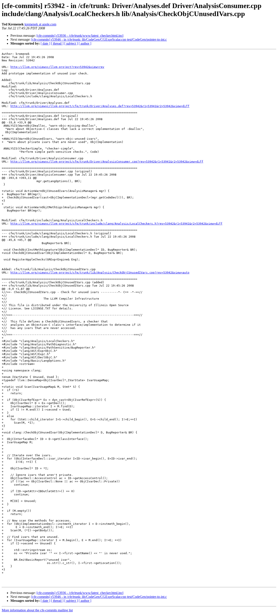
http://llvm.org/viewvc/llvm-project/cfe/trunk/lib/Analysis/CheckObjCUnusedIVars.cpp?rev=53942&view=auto (99, 272)
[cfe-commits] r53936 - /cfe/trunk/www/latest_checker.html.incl (79, 35)
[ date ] (45, 43)
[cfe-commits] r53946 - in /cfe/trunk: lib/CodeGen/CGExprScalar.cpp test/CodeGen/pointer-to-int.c (99, 39)
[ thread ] (57, 43)
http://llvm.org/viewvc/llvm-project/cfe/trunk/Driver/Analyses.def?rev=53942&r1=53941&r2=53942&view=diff (99, 106)
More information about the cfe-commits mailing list (37, 610)
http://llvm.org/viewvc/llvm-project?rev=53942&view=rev (57, 67)
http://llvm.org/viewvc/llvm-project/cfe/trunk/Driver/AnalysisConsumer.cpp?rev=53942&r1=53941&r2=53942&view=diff (106, 161)
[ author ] (85, 43)
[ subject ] (71, 43)
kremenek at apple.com (40, 24)
